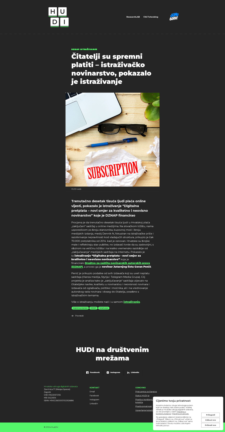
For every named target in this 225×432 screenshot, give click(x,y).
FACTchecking (151, 17)
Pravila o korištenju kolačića (144, 401)
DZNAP (93, 308)
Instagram (94, 400)
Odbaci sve (210, 420)
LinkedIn (94, 403)
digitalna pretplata (80, 308)
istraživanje (103, 308)
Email (92, 392)
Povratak (77, 316)
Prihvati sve (210, 425)
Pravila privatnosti (143, 406)
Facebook (94, 396)
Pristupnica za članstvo (146, 392)
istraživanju (132, 301)
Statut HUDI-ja (142, 396)
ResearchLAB (133, 17)
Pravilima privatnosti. (180, 414)
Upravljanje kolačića (144, 410)
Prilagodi (210, 415)
